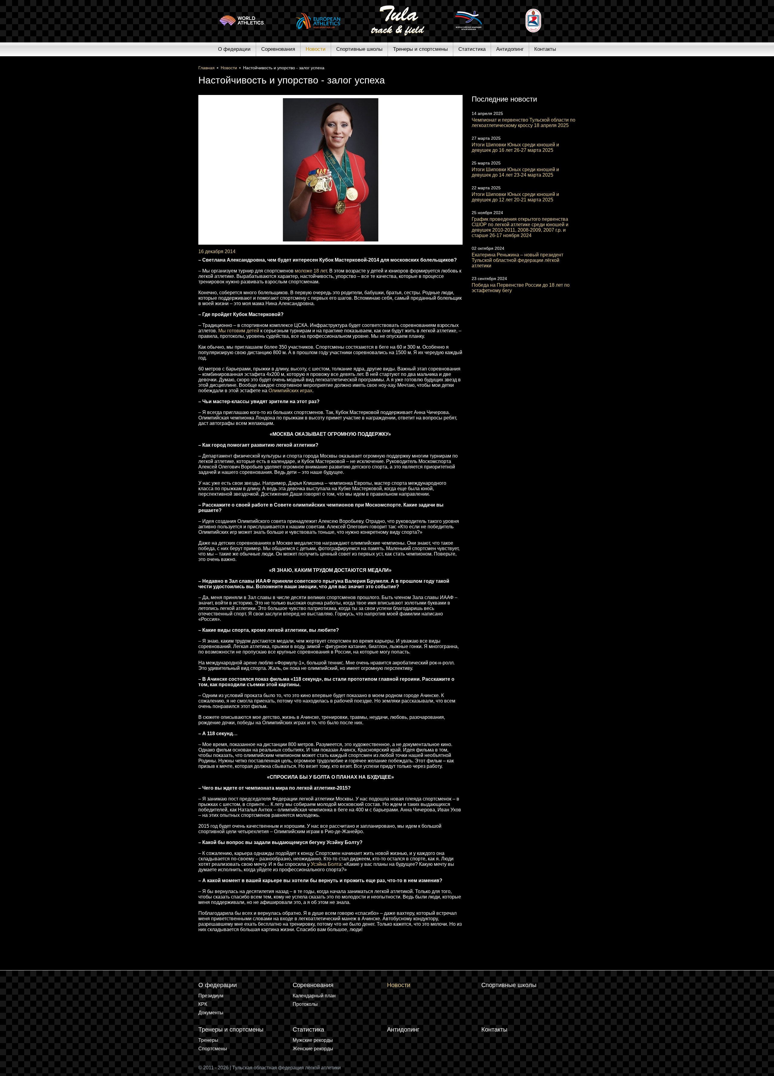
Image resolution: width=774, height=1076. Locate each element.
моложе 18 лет (311, 270)
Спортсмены (212, 1048)
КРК (202, 1004)
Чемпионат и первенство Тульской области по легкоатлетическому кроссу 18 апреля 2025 (523, 122)
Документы (210, 1012)
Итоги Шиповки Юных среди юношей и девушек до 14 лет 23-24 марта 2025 (515, 172)
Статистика (472, 49)
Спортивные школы (359, 49)
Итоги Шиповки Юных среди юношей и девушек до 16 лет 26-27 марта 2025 (515, 147)
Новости (316, 49)
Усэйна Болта (326, 864)
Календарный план (314, 995)
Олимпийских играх (290, 390)
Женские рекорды (313, 1048)
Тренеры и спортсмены (420, 49)
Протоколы (305, 1004)
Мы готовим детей (238, 330)
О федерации (234, 49)
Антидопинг (510, 49)
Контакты (545, 49)
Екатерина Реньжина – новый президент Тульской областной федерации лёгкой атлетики (517, 260)
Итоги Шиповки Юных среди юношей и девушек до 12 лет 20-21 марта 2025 (515, 197)
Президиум (210, 995)
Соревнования (278, 49)
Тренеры (208, 1040)
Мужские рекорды (313, 1040)
